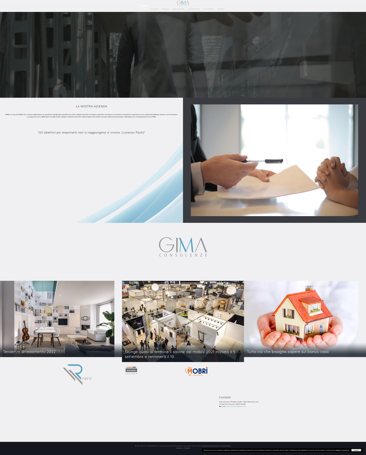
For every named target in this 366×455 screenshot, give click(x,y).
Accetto (356, 450)
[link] (77, 374)
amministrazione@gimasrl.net (236, 406)
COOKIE (187, 448)
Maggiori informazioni (342, 450)
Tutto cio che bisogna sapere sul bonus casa (288, 351)
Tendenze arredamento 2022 (29, 351)
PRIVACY (179, 448)
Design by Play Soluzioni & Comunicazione (216, 446)
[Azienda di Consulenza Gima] (183, 3)
